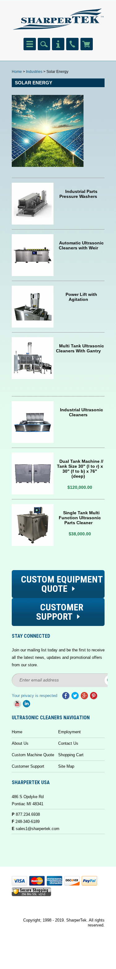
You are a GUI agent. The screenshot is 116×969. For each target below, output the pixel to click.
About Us (20, 743)
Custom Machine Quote (33, 755)
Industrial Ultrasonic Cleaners (81, 412)
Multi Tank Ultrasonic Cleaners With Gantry (80, 348)
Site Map (66, 766)
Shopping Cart (71, 755)
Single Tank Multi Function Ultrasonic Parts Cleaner (80, 517)
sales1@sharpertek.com (37, 828)
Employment (69, 732)
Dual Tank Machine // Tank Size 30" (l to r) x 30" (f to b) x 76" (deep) (80, 469)
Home (17, 71)
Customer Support (28, 766)
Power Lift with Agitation (81, 297)
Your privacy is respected (34, 695)
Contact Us (68, 743)
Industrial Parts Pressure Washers (78, 194)
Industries (34, 71)
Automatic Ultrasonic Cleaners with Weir (81, 245)
